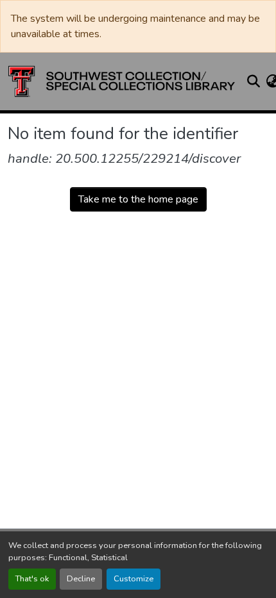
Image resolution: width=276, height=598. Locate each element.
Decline (81, 579)
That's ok (32, 579)
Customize (133, 579)
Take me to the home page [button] (138, 199)
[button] (122, 81)
